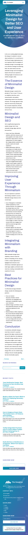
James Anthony (10, 35)
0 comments (20, 37)
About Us (6, 508)
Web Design (11, 37)
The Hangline (7, 493)
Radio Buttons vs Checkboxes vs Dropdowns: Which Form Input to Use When (13, 443)
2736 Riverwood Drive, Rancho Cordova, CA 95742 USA (14, 498)
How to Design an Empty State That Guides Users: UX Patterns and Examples (13, 414)
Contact (6, 512)
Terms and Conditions (17, 528)
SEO (6, 37)
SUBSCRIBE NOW (14, 468)
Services (6, 507)
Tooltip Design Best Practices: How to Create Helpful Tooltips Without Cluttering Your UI (12, 429)
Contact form (7, 495)
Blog (5, 510)
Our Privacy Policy (10, 528)
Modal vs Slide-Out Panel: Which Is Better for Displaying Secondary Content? (14, 398)
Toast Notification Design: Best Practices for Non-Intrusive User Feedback (13, 384)
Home (6, 505)
